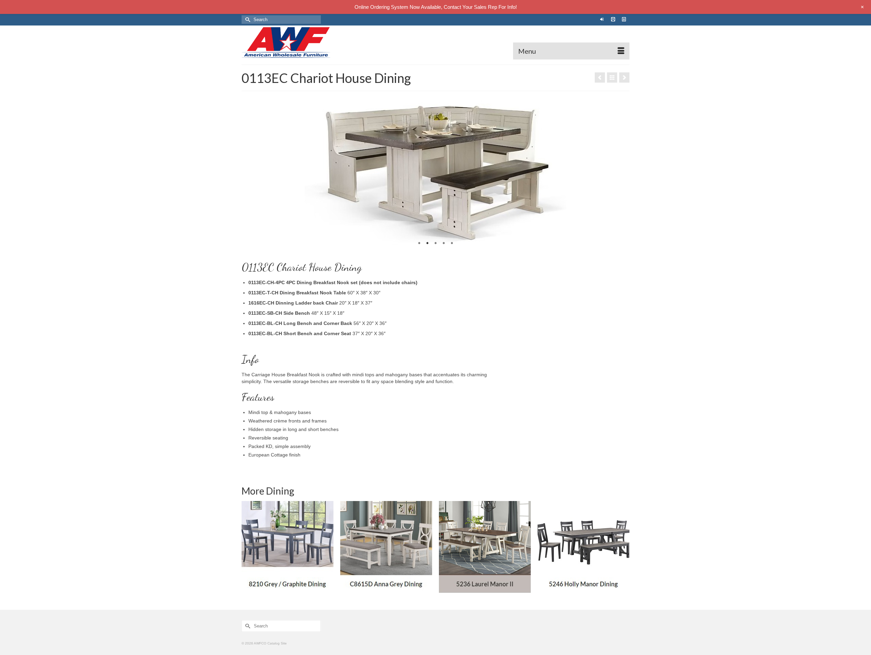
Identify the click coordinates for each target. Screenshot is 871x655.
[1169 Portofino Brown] (624, 77)
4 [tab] (443, 243)
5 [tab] (451, 243)
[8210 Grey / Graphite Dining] (287, 547)
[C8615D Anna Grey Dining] (386, 547)
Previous (250, 172)
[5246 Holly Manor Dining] (583, 547)
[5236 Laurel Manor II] (485, 547)
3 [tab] (435, 243)
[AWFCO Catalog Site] (303, 42)
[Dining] (612, 77)
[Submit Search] (247, 19)
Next (621, 172)
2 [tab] (427, 243)
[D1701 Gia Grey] (600, 77)
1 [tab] (419, 243)
